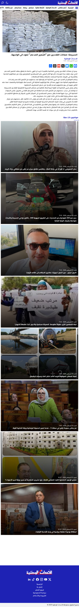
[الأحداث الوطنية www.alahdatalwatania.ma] (68, 2)
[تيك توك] (33, 579)
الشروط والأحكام (39, 596)
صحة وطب (17, 8)
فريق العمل (39, 590)
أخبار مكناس (62, 8)
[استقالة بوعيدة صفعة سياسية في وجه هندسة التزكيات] (39, 509)
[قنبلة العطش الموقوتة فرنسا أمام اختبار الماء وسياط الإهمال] (39, 353)
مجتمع (31, 8)
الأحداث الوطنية (51, 8)
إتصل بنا (39, 587)
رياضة (25, 8)
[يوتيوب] (45, 579)
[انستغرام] (41, 579)
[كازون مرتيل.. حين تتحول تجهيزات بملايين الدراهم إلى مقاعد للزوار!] (39, 250)
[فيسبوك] (37, 579)
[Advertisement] (39, 550)
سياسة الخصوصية (39, 593)
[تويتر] (49, 579)
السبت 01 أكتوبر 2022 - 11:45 (70, 61)
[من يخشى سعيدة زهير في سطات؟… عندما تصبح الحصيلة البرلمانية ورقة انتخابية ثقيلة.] (39, 405)
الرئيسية (70, 8)
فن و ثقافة (9, 8)
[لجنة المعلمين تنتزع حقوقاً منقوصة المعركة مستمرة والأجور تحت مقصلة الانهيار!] (39, 302)
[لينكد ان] (29, 579)
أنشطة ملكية (39, 8)
